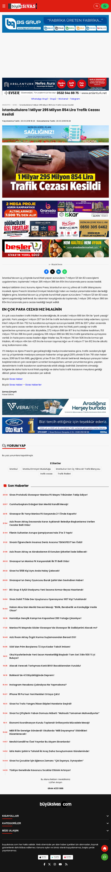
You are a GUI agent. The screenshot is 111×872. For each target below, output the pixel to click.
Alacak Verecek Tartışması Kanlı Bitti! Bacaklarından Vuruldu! (45, 665)
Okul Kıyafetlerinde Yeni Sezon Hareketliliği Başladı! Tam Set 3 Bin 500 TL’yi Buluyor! (52, 656)
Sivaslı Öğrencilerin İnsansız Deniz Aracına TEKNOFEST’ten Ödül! (46, 542)
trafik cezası (46, 473)
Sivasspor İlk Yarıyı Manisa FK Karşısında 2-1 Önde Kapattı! (43, 513)
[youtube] (60, 864)
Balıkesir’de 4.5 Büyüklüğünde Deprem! (31, 675)
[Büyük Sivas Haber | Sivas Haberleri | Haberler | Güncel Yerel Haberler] (23, 6)
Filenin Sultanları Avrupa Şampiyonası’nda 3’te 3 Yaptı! (41, 532)
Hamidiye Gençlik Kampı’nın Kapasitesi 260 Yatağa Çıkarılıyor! (45, 618)
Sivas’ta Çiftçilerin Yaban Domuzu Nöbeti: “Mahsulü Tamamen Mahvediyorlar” (54, 713)
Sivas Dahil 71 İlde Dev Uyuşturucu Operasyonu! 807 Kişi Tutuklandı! (48, 599)
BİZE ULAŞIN (10, 830)
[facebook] (44, 864)
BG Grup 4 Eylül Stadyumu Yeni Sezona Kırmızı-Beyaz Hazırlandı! (46, 589)
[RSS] (66, 864)
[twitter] (49, 864)
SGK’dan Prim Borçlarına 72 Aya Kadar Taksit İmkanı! (39, 646)
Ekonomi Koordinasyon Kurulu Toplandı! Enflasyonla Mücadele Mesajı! (49, 722)
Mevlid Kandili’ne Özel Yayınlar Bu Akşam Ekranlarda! (39, 741)
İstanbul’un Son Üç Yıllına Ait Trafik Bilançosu (78, 469)
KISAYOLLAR (10, 815)
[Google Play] (55, 857)
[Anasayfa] (104, 848)
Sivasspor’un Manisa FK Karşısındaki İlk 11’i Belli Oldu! (39, 561)
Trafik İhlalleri (64, 473)
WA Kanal (63, 98)
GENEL (14, 105)
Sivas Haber (16, 379)
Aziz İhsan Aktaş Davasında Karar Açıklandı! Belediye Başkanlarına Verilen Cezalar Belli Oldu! (52, 523)
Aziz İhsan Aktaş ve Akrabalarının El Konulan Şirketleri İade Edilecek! (48, 551)
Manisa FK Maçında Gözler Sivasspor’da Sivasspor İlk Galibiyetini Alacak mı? (53, 627)
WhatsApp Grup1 (39, 98)
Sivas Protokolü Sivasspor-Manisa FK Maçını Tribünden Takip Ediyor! (48, 494)
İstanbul (13, 469)
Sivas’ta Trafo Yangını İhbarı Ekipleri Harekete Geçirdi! (40, 703)
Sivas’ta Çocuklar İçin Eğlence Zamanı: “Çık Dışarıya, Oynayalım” (46, 760)
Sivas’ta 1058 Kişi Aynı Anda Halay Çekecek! (34, 570)
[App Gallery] (68, 857)
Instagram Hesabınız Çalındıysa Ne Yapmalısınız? (38, 684)
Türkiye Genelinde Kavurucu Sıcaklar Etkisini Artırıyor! (40, 770)
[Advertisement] (55, 54)
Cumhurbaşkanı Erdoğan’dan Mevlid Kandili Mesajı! (38, 504)
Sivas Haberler (33, 384)
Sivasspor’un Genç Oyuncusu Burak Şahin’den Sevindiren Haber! (46, 580)
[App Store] (43, 857)
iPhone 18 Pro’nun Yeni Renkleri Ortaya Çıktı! (34, 694)
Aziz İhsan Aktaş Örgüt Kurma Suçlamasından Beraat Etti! (42, 637)
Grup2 (53, 98)
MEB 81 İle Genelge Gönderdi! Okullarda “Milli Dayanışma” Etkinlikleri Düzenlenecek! (48, 732)
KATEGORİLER (11, 823)
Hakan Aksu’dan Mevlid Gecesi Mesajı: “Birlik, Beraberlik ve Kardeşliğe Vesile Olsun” (53, 609)
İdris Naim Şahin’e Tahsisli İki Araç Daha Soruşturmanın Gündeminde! (49, 751)
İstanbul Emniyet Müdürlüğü (37, 469)
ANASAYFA (6, 105)
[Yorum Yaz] (104, 857)
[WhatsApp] (105, 6)
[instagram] (55, 864)
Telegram (75, 98)
